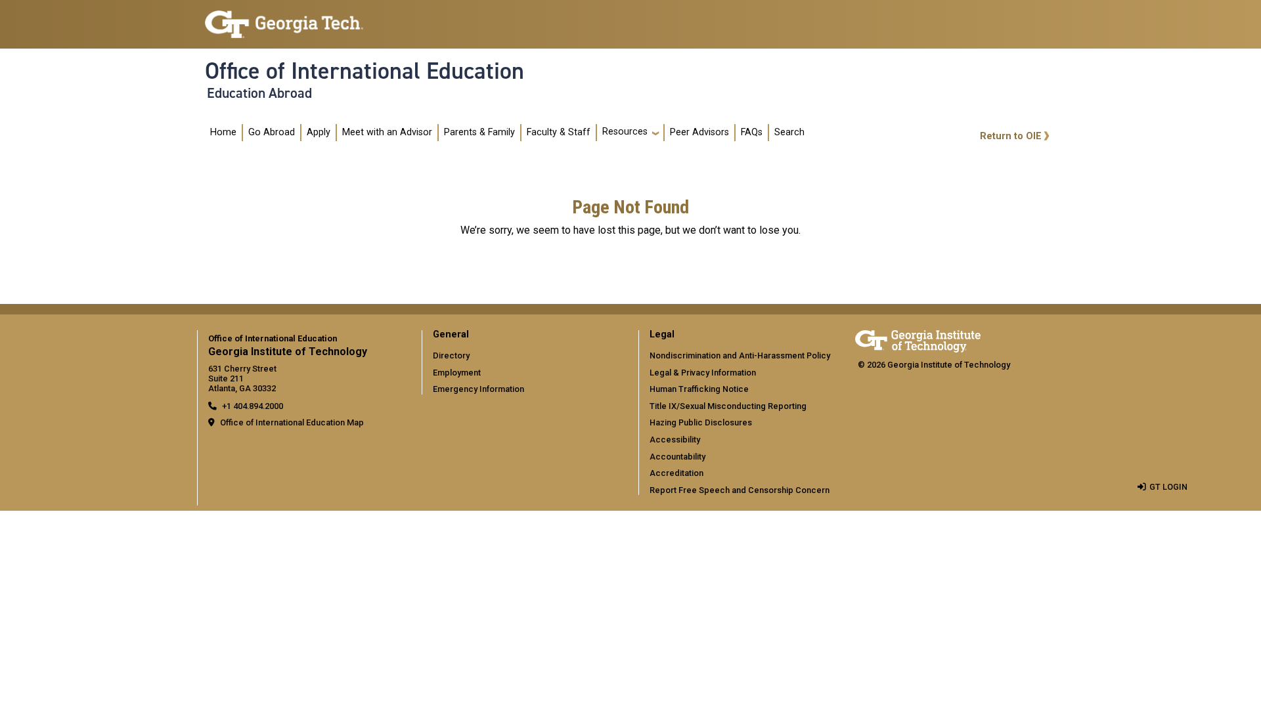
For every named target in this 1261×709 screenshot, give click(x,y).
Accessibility (675, 439)
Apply (318, 132)
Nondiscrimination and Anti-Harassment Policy (740, 355)
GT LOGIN (1168, 487)
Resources (625, 131)
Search (789, 132)
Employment (457, 372)
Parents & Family (479, 132)
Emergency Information (478, 389)
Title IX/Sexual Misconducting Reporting (728, 406)
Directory (451, 355)
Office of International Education (364, 71)
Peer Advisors (699, 132)
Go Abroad (271, 132)
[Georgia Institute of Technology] (284, 18)
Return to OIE (1011, 136)
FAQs (752, 132)
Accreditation (676, 473)
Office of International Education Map (292, 422)
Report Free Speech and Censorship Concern (740, 490)
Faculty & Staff (558, 132)
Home (223, 132)
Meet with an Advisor (387, 132)
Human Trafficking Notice (699, 389)
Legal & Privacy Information (703, 372)
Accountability (677, 457)
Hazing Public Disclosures (701, 422)
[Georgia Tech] (918, 339)
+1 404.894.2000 (252, 406)
